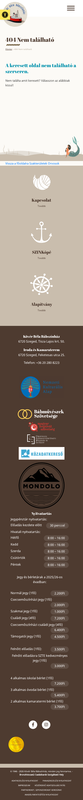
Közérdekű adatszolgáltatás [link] (50, 785)
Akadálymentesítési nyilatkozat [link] (41, 794)
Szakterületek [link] (38, 163)
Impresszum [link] (24, 785)
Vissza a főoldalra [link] (17, 163)
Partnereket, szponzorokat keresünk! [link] (41, 790)
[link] (5, 15)
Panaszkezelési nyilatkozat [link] (57, 780)
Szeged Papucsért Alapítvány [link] (41, 404)
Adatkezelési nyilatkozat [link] (25, 780)
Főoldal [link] (8, 49)
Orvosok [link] (53, 163)
